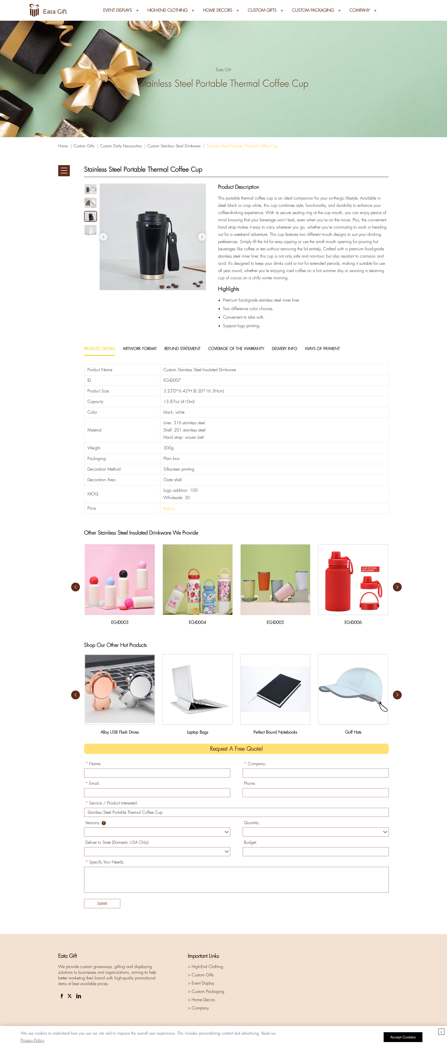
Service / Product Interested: (111, 803)
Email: (92, 783)
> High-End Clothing (205, 966)
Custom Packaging (313, 10)
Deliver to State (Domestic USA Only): (117, 842)
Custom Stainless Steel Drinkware (174, 146)
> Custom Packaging (206, 991)
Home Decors (217, 10)
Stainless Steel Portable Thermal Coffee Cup (241, 146)
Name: (93, 763)
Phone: (250, 783)
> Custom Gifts (201, 975)
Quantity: (252, 822)
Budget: (250, 842)
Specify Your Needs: (104, 862)
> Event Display (201, 983)
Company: (255, 763)
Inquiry (169, 508)
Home (63, 146)
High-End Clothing (167, 10)
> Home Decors (201, 999)
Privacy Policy (32, 1040)
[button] (202, 237)
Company (359, 10)
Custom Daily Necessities (121, 146)
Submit (102, 903)
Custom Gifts (262, 10)
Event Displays (117, 10)
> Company (198, 1008)
